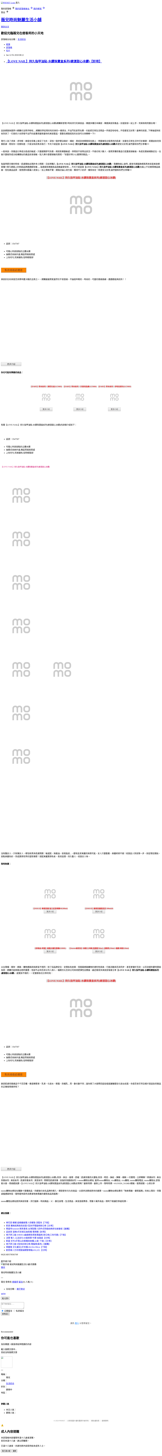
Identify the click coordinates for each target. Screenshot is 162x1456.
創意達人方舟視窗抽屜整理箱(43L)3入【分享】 (27, 1250)
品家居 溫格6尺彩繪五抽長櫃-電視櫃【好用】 (26, 1232)
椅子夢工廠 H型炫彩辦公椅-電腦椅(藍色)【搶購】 (28, 1244)
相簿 (8, 44)
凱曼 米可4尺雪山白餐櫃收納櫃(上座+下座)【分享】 (29, 1241)
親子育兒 (21, 1289)
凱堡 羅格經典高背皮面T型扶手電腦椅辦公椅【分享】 (30, 1226)
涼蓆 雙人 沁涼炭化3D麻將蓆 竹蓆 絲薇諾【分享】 (28, 1238)
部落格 (9, 47)
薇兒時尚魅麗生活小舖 (21, 19)
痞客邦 (15, 1282)
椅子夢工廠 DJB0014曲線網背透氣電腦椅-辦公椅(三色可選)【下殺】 (36, 1235)
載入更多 (5, 1298)
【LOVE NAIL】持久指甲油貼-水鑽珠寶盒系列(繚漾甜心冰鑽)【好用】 (54, 61)
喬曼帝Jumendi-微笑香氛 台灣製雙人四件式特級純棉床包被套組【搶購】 (38, 1229)
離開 (14, 1451)
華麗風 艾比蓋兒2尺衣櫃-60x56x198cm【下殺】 (27, 1247)
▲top (3, 1293)
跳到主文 (5, 27)
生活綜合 (22, 39)
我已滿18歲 (6, 1451)
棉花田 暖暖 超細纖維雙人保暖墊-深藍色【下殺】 (28, 1223)
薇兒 (3, 1267)
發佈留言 (5, 1314)
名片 (8, 50)
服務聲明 (105, 1421)
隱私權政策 (95, 1421)
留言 (21, 1282)
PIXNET (62, 1421)
